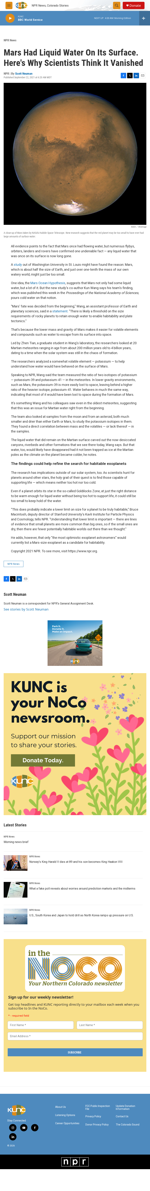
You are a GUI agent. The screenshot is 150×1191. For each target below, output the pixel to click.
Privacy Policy (93, 1116)
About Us (60, 1107)
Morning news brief (16, 842)
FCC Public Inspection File (97, 1107)
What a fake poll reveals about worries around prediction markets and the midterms (82, 888)
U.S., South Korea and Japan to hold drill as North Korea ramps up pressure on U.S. (81, 915)
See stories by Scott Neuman (26, 609)
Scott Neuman (23, 73)
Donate (135, 5)
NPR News (10, 40)
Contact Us (122, 1116)
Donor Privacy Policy (97, 1124)
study (18, 264)
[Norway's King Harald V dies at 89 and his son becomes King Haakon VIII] (15, 863)
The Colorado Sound (127, 1124)
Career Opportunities (67, 1123)
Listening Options (65, 1115)
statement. (60, 311)
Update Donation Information (125, 1107)
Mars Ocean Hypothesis (47, 283)
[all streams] (144, 18)
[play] (10, 18)
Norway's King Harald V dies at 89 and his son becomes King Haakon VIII (76, 862)
